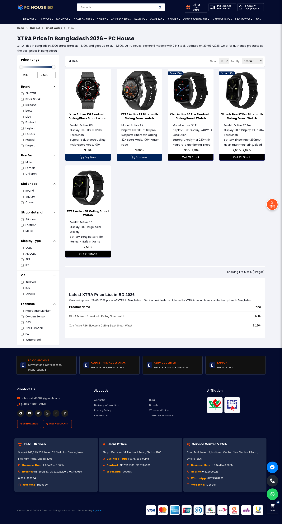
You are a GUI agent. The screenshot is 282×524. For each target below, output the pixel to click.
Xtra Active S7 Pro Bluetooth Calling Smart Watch (242, 116)
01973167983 (143, 465)
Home (20, 28)
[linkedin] (56, 413)
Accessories (120, 19)
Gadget (172, 19)
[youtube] (29, 413)
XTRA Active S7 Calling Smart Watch (88, 213)
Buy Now (90, 157)
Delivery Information (106, 405)
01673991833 (41, 471)
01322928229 (58, 471)
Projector (242, 19)
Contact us (101, 415)
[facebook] (20, 413)
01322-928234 (27, 478)
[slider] (21, 67)
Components (82, 19)
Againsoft (99, 510)
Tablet (101, 19)
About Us (99, 400)
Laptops (45, 19)
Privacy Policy (102, 410)
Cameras (156, 19)
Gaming (139, 19)
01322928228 (210, 471)
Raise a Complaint (58, 423)
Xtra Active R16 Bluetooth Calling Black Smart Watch (87, 116)
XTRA (73, 61)
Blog (152, 400)
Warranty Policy (159, 410)
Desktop (29, 19)
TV (257, 19)
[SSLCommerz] (204, 510)
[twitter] (38, 413)
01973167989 (127, 465)
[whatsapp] (64, 413)
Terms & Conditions (161, 415)
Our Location (30, 423)
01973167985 (74, 471)
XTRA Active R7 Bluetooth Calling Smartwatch (139, 116)
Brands (153, 405)
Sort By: (235, 61)
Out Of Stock (191, 157)
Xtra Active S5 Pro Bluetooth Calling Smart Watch (190, 116)
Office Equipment (195, 19)
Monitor (62, 19)
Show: (213, 61)
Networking (221, 19)
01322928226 (215, 478)
